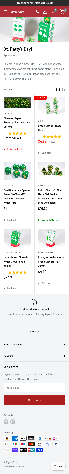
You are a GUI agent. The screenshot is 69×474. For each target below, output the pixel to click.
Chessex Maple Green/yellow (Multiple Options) (17, 122)
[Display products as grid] (58, 89)
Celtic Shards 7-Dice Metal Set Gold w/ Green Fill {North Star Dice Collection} (50, 196)
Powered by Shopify (14, 466)
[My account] (45, 12)
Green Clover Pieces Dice (49, 127)
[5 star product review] (17, 133)
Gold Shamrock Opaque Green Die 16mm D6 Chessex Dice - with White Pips (17, 196)
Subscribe (34, 400)
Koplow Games (12, 252)
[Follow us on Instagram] (12, 421)
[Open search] (38, 12)
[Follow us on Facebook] (6, 421)
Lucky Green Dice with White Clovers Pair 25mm (16, 261)
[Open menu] (5, 11)
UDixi (40, 120)
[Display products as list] (63, 89)
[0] (62, 11)
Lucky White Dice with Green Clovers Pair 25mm (51, 261)
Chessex (8, 113)
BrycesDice (44, 185)
